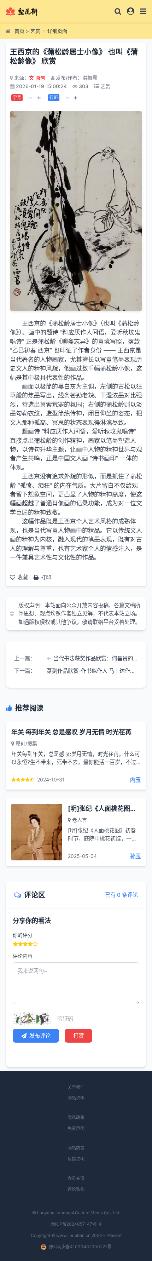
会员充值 (76, 1178)
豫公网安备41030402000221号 (80, 1246)
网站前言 (76, 1148)
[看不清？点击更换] (32, 1018)
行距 (53, 97)
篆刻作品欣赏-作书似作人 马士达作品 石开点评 (92, 670)
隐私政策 (76, 1117)
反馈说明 (76, 1159)
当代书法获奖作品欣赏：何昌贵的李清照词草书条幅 (95, 658)
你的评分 (23, 935)
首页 (19, 31)
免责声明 (76, 1128)
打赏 (78, 1035)
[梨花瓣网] (28, 11)
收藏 (22, 577)
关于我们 (76, 1087)
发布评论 (40, 1035)
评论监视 (76, 1189)
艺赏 (35, 31)
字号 (17, 97)
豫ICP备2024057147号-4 (76, 1224)
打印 (46, 577)
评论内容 (23, 956)
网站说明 (76, 1098)
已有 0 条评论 (121, 895)
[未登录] (130, 11)
